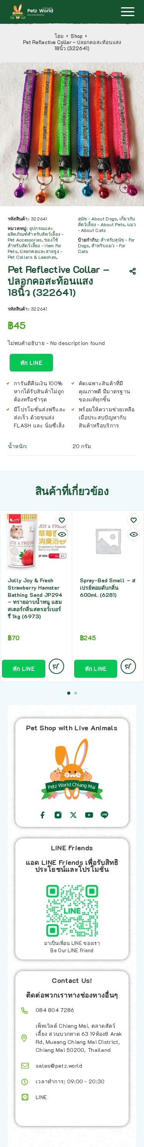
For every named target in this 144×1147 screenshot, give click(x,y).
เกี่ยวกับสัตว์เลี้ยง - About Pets (107, 221)
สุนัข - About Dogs (97, 218)
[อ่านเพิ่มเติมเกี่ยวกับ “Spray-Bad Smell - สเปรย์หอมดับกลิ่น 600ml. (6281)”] (128, 666)
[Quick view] (62, 534)
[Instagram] (58, 815)
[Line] (104, 815)
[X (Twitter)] (73, 815)
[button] (68, 693)
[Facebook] (42, 815)
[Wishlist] (62, 520)
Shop (77, 36)
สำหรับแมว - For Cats (102, 248)
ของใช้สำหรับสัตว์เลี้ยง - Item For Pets (34, 245)
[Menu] (127, 11)
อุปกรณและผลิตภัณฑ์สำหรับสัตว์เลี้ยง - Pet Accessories (36, 234)
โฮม (59, 36)
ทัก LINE (31, 362)
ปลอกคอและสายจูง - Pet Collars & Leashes (35, 254)
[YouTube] (89, 815)
